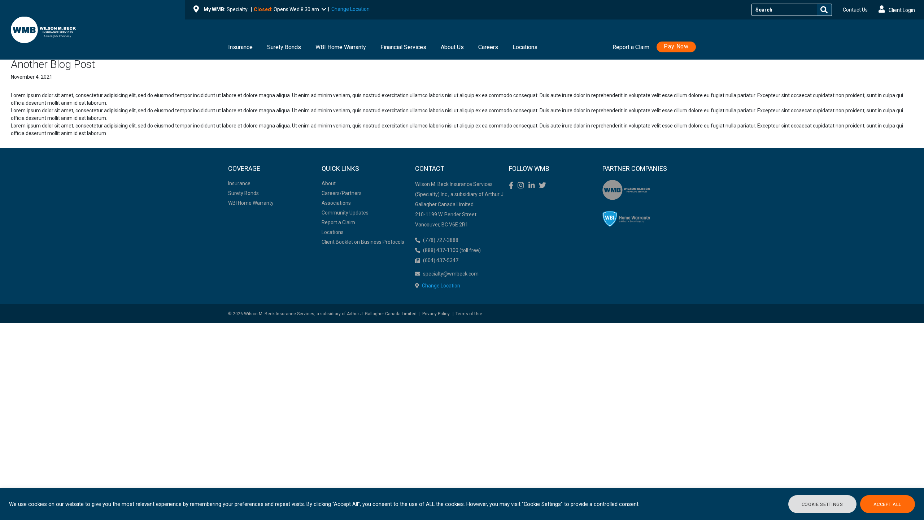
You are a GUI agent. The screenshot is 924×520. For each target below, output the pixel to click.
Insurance (240, 47)
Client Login (901, 10)
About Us (452, 47)
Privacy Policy (436, 313)
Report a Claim (631, 47)
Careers (488, 47)
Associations (336, 203)
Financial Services (403, 47)
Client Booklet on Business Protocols (363, 242)
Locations (525, 47)
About (329, 183)
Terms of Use (469, 313)
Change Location (350, 9)
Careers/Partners (342, 193)
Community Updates (345, 213)
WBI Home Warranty (340, 47)
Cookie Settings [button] (822, 504)
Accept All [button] (887, 504)
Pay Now (676, 46)
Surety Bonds (284, 47)
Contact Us (855, 10)
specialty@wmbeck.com (451, 274)
